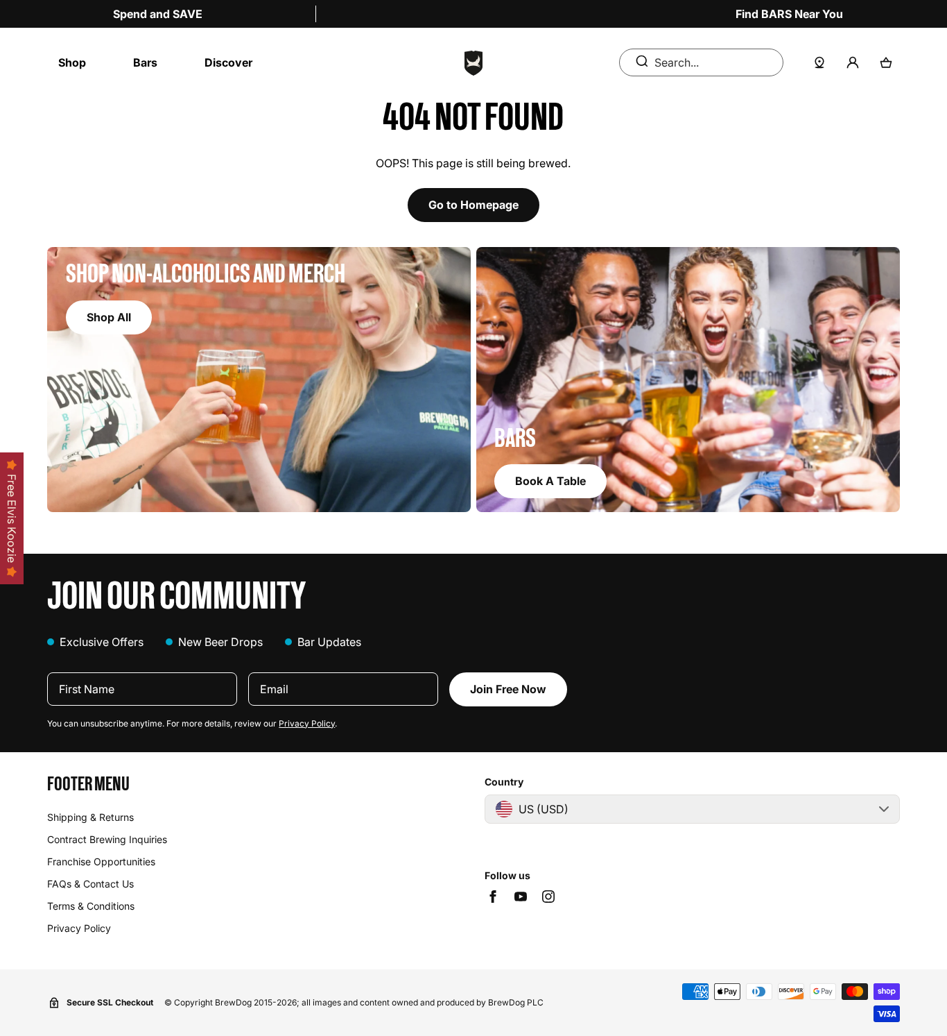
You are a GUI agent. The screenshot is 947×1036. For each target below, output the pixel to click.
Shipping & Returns (90, 817)
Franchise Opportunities (101, 861)
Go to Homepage (473, 205)
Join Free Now (508, 689)
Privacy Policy (307, 723)
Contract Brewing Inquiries (107, 839)
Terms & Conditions (90, 906)
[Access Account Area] (853, 62)
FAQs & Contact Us (90, 884)
